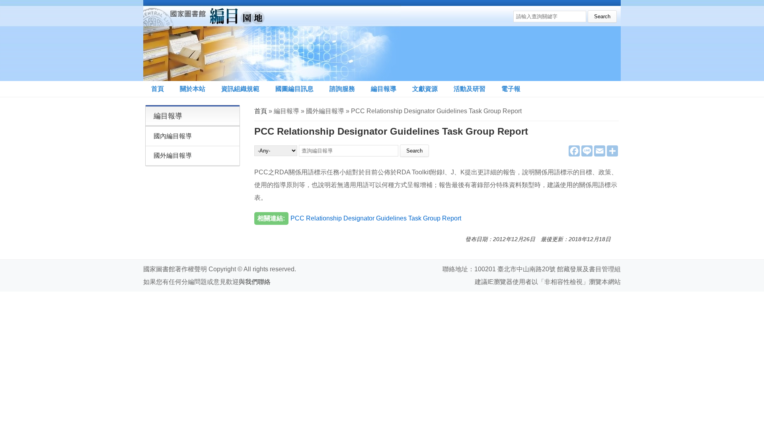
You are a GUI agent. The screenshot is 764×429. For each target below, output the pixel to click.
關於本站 (192, 88)
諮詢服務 (342, 88)
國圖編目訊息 (294, 88)
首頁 (157, 88)
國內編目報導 (173, 136)
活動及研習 (469, 88)
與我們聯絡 (255, 281)
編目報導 (383, 88)
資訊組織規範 (240, 88)
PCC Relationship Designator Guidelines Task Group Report (375, 218)
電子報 (510, 88)
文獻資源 (425, 88)
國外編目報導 (173, 155)
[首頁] (272, 40)
